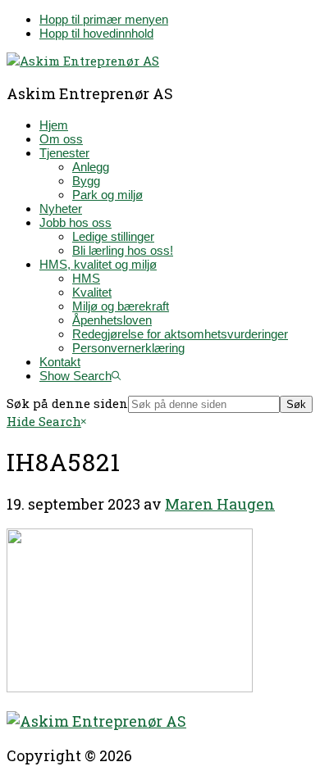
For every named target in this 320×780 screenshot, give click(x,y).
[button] (80, 376)
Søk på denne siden (67, 403)
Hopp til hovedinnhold (96, 33)
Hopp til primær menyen (103, 19)
